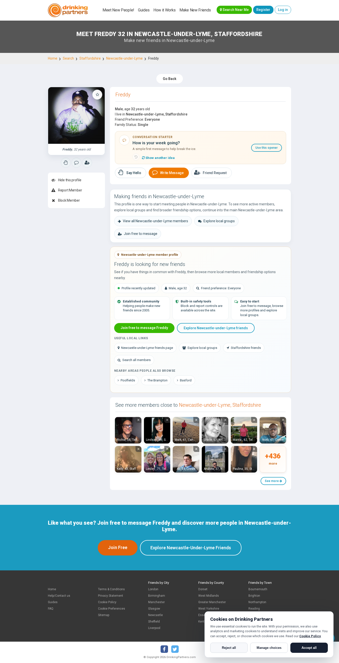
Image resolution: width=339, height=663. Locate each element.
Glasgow (154, 608)
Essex (202, 615)
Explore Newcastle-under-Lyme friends (216, 328)
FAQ (50, 608)
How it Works (164, 10)
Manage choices (269, 648)
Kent (201, 621)
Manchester (156, 602)
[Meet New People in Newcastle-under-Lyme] (76, 163)
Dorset (202, 589)
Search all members (136, 360)
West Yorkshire (208, 608)
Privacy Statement (110, 595)
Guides (144, 10)
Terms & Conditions (111, 589)
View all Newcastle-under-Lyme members (155, 221)
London (153, 589)
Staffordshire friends (246, 348)
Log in (283, 10)
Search (68, 58)
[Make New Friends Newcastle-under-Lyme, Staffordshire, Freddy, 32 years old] (76, 115)
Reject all (229, 648)
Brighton (254, 595)
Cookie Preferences (111, 608)
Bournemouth (257, 589)
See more (272, 481)
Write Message (171, 173)
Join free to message (140, 234)
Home (52, 58)
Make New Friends (195, 10)
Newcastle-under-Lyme (124, 58)
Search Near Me (235, 10)
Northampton (257, 602)
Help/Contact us (59, 595)
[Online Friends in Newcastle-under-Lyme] (87, 163)
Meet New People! (118, 10)
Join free (117, 547)
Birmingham (156, 595)
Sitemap (103, 615)
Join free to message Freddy (144, 328)
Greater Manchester (212, 602)
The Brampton (157, 380)
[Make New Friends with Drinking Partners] (68, 10)
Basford (186, 380)
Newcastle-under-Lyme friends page (147, 348)
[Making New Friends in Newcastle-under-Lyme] (66, 163)
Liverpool (154, 628)
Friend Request (215, 173)
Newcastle (155, 615)
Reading (254, 608)
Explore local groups (219, 221)
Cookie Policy (107, 602)
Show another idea (160, 158)
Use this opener (266, 147)
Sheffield (154, 621)
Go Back (169, 79)
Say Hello (133, 173)
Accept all (309, 648)
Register (263, 10)
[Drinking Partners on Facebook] (164, 649)
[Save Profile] (97, 95)
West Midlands (208, 595)
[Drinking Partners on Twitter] (175, 649)
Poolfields (128, 380)
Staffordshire (90, 58)
